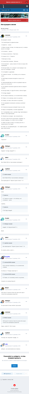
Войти (14, 365)
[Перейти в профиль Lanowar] (2, 36)
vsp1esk (7, 169)
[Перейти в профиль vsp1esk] (2, 169)
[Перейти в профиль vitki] (2, 345)
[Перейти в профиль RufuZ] (2, 288)
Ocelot (7, 135)
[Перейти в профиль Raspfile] (2, 257)
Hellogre (7, 146)
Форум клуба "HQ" (14, 29)
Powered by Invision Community (14, 391)
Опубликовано (12, 36)
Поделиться (8, 373)
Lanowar (6, 28)
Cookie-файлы (14, 388)
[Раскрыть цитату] (3, 174)
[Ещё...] (26, 36)
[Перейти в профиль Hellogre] (2, 147)
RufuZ (7, 288)
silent (6, 157)
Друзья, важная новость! (13, 2)
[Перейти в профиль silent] (2, 158)
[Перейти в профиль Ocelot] (2, 135)
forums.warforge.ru (14, 390)
